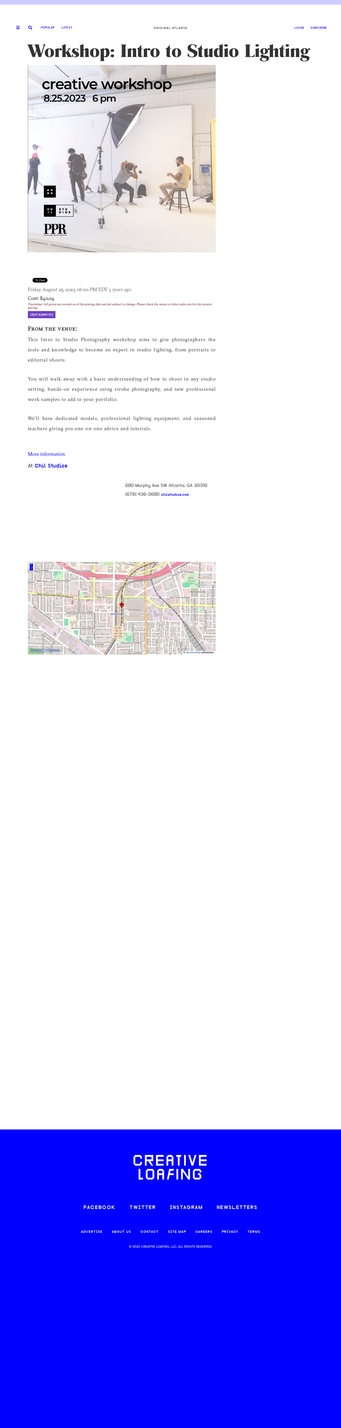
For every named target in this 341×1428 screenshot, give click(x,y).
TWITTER (142, 1207)
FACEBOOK (100, 1207)
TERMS (254, 1232)
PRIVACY (230, 1232)
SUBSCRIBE (318, 27)
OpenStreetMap (193, 653)
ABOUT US (121, 1232)
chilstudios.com (175, 495)
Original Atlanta (170, 28)
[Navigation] (16, 28)
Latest (66, 27)
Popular (47, 27)
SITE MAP (177, 1232)
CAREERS (203, 1232)
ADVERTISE (92, 1232)
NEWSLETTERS (237, 1207)
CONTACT (149, 1232)
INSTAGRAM (186, 1207)
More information (46, 454)
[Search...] (30, 28)
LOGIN (299, 27)
